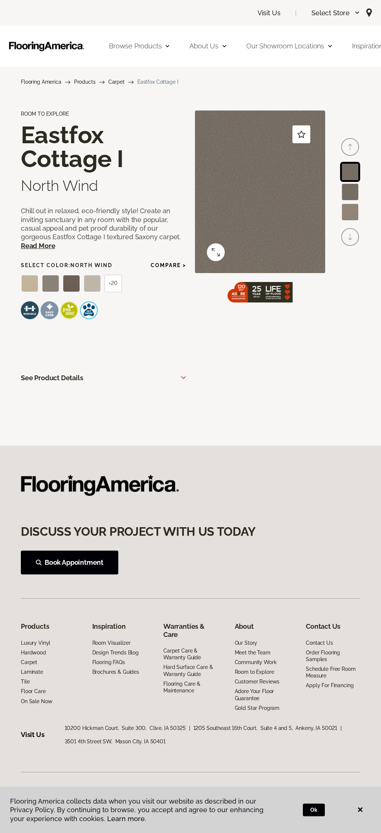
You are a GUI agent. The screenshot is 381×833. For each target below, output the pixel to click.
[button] (335, 13)
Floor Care (33, 691)
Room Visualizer (111, 643)
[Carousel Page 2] (350, 192)
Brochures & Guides (115, 672)
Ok (313, 810)
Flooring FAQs (108, 662)
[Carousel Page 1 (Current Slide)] (350, 172)
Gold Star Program (257, 708)
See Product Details (52, 378)
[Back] (350, 147)
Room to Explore (254, 672)
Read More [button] (38, 246)
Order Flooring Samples (323, 656)
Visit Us (269, 13)
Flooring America (41, 82)
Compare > (168, 265)
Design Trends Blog (115, 653)
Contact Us (319, 643)
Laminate (32, 672)
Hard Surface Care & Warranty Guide (188, 670)
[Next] (350, 237)
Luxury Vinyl (35, 643)
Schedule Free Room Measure (330, 672)
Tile (25, 682)
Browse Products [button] (135, 46)
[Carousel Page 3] (350, 212)
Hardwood (33, 653)
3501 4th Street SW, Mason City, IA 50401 (115, 741)
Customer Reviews (257, 682)
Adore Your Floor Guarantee (254, 694)
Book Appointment (74, 562)
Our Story (246, 643)
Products (85, 82)
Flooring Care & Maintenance (182, 687)
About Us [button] (203, 46)
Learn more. (126, 819)
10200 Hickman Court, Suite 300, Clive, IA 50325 (125, 728)
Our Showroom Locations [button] (285, 46)
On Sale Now (36, 701)
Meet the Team (252, 653)
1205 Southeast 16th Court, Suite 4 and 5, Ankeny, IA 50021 (265, 728)
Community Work (256, 662)
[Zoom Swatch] (216, 252)
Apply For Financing (329, 685)
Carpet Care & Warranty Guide (182, 654)
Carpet (116, 82)
